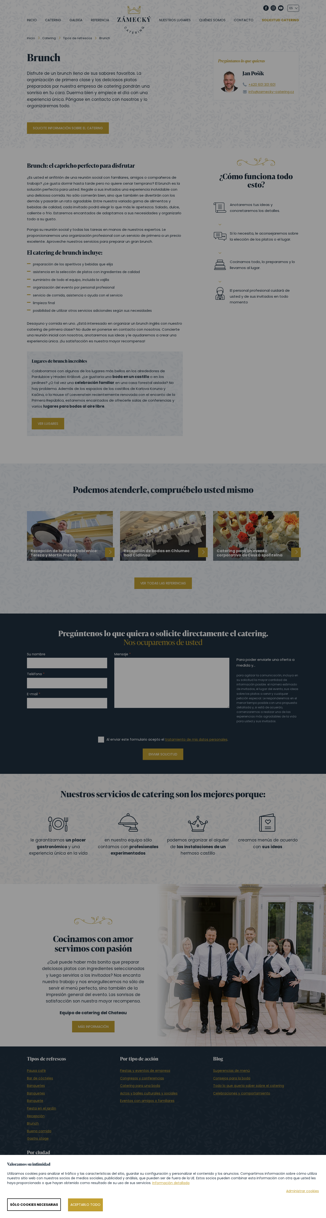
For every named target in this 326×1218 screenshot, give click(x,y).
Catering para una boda (140, 1085)
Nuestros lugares (175, 20)
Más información (93, 1026)
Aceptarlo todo (85, 1204)
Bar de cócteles (40, 1078)
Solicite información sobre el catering (68, 128)
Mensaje (121, 654)
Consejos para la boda (231, 1078)
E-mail (32, 694)
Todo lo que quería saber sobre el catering (248, 1085)
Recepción (36, 1116)
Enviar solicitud (163, 754)
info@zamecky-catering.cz (271, 92)
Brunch (33, 1123)
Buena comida (39, 1131)
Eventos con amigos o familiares (147, 1100)
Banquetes (36, 1085)
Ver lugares (48, 423)
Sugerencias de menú (231, 1070)
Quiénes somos (212, 20)
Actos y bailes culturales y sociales (149, 1093)
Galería (75, 20)
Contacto (243, 20)
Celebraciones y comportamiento (241, 1093)
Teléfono (34, 674)
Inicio (32, 20)
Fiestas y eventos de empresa (145, 1070)
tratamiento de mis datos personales (196, 739)
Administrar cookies (302, 1191)
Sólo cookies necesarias (34, 1204)
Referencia (100, 20)
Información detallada (170, 1182)
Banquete (35, 1100)
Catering (53, 20)
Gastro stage (38, 1138)
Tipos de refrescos (77, 38)
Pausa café (36, 1070)
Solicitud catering (280, 20)
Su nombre (36, 654)
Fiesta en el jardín (41, 1108)
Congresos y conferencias (142, 1078)
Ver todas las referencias (163, 583)
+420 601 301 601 (261, 84)
